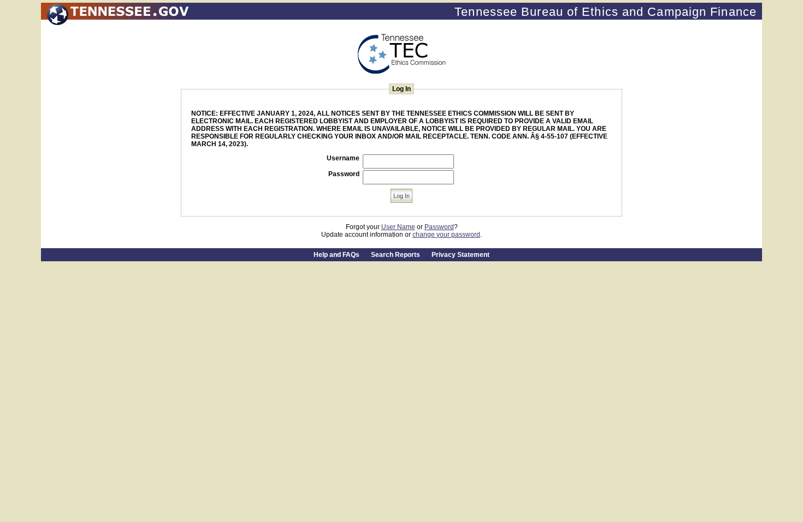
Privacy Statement (460, 255)
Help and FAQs (336, 255)
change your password (446, 234)
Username (343, 158)
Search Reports (395, 255)
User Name (398, 227)
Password (343, 174)
